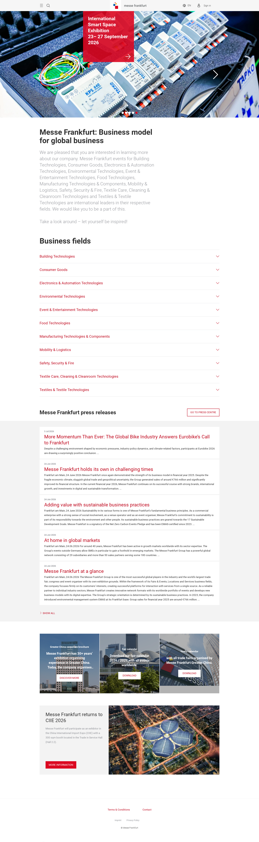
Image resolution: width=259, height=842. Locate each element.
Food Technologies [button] (55, 323)
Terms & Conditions (119, 809)
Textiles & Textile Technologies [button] (64, 390)
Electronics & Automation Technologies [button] (71, 283)
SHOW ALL (48, 613)
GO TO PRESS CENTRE (203, 412)
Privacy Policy (133, 820)
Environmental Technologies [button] (62, 296)
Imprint (118, 820)
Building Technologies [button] (57, 256)
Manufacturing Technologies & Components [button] (75, 336)
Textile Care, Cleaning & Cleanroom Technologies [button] (79, 376)
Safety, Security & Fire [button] (57, 363)
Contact (147, 809)
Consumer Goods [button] (53, 270)
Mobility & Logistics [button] (55, 350)
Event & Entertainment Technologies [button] (69, 310)
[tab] (129, 256)
